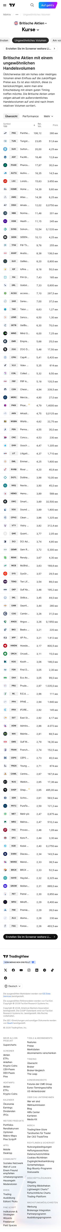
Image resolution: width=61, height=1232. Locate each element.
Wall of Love (9, 1166)
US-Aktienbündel (36, 1091)
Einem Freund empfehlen (10, 1172)
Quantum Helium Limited (25, 533)
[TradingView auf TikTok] (52, 970)
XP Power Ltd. (25, 637)
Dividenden (9, 1111)
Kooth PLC (25, 661)
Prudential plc (25, 685)
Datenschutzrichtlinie (38, 1154)
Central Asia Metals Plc (25, 773)
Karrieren (32, 1115)
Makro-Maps (10, 1135)
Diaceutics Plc (25, 853)
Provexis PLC (25, 829)
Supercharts (9, 1044)
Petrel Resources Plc (25, 893)
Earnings (7, 1107)
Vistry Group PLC (25, 525)
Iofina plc (25, 269)
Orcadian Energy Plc (25, 653)
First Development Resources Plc (25, 669)
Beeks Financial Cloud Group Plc (25, 629)
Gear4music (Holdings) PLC (25, 605)
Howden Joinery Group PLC (25, 645)
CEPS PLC (25, 757)
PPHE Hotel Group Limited (25, 701)
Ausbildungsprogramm (39, 1217)
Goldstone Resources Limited (25, 285)
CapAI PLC (25, 357)
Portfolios (8, 1124)
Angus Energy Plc (25, 621)
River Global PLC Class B (25, 469)
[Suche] (32, 5)
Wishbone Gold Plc (25, 421)
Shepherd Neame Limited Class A (24, 789)
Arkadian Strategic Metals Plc (25, 413)
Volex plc (25, 365)
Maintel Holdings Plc (25, 733)
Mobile (6, 1149)
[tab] (30, 40)
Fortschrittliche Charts (38, 1192)
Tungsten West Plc (25, 141)
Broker (30, 1066)
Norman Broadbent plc (25, 213)
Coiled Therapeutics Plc (25, 373)
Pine (5, 1076)
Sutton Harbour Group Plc (25, 149)
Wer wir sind (33, 1101)
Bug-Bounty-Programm (39, 1168)
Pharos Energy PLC (25, 165)
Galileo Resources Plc (25, 261)
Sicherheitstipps (35, 1164)
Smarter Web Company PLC (25, 501)
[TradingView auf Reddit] (5, 978)
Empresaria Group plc (25, 341)
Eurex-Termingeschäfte (39, 1087)
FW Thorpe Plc (25, 245)
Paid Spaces (10, 1225)
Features (31, 1042)
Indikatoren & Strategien (10, 1213)
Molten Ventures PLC (25, 885)
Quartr (10, 1023)
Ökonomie (8, 1104)
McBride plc (25, 565)
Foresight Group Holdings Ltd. (25, 926)
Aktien (6, 1055)
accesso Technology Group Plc (25, 293)
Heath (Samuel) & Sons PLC (25, 221)
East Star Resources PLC (25, 717)
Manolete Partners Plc (25, 861)
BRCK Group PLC (25, 869)
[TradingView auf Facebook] (13, 970)
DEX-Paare (9, 1072)
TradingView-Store (37, 1129)
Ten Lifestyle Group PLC (25, 581)
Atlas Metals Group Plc (25, 197)
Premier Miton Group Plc (25, 910)
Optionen (8, 1132)
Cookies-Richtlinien (37, 1157)
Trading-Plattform (36, 1196)
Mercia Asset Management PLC (25, 397)
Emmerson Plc (25, 461)
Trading (7, 1194)
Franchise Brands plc (25, 749)
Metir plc (24, 813)
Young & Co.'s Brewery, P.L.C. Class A (25, 765)
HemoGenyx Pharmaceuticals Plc (25, 493)
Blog (29, 1108)
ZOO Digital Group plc (25, 349)
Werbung (32, 1206)
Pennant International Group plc (25, 429)
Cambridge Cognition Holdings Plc (25, 613)
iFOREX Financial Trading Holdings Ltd (25, 709)
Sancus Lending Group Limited (25, 317)
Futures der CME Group (39, 1084)
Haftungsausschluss (37, 1150)
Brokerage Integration (38, 1210)
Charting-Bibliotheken (38, 1185)
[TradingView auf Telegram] (44, 970)
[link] (30, 48)
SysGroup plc (25, 573)
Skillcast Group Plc (25, 597)
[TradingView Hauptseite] (12, 5)
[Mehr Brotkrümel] (16, 14)
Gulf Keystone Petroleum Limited (25, 589)
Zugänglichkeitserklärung (40, 1161)
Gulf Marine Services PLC (25, 741)
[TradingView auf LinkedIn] (36, 970)
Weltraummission (36, 1105)
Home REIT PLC (25, 189)
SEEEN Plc (25, 237)
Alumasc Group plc (25, 918)
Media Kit (32, 1119)
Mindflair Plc (25, 902)
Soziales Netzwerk (13, 1163)
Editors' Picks (10, 1201)
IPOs (5, 1114)
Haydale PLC (25, 877)
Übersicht (32, 1063)
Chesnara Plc (25, 389)
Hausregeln (9, 1180)
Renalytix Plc (25, 557)
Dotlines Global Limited (25, 477)
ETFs (5, 1058)
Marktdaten (33, 1049)
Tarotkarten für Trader (39, 1133)
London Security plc (25, 181)
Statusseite (33, 1172)
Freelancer (8, 1221)
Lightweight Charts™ (38, 1189)
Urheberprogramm (13, 1176)
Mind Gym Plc (25, 333)
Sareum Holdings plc (25, 301)
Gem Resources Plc (25, 549)
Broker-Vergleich (36, 1070)
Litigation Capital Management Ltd (25, 453)
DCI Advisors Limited (25, 541)
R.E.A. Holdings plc (25, 693)
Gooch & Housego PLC (25, 445)
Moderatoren (10, 1184)
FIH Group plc (25, 277)
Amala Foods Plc (25, 205)
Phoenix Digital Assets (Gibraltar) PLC (24, 405)
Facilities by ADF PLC (25, 157)
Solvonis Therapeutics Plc (25, 229)
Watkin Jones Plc (25, 781)
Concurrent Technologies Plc (25, 437)
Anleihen (7, 1062)
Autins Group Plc (25, 173)
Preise (30, 1045)
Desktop (7, 1153)
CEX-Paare (9, 1069)
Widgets (31, 1182)
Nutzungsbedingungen (39, 1146)
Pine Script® (9, 1139)
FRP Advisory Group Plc (25, 381)
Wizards (7, 1218)
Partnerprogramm (36, 1213)
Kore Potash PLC (25, 837)
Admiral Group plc (25, 725)
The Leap (32, 1073)
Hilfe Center (33, 1112)
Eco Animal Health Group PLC (25, 677)
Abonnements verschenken (41, 1053)
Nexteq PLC (25, 485)
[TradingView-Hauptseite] (16, 956)
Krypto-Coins (10, 1065)
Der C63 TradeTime (37, 1136)
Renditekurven (11, 1128)
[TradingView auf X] (5, 970)
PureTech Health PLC (25, 805)
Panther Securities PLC (25, 133)
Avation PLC (25, 253)
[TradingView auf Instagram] (29, 970)
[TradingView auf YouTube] (21, 970)
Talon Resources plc (25, 309)
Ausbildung (9, 1197)
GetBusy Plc (25, 325)
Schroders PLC (25, 797)
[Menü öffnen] (4, 5)
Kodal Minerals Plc (25, 845)
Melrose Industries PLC (25, 821)
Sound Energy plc (25, 509)
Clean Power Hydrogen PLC (25, 517)
